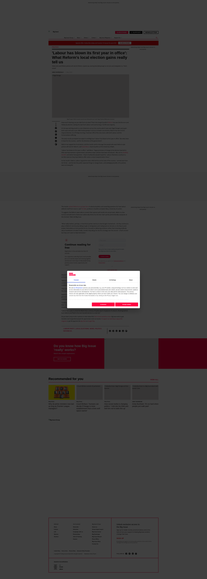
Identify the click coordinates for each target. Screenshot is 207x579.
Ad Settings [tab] (112, 280)
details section (124, 299)
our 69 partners (78, 287)
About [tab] (131, 280)
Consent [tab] (76, 280)
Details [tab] (94, 280)
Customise (103, 304)
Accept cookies (126, 304)
